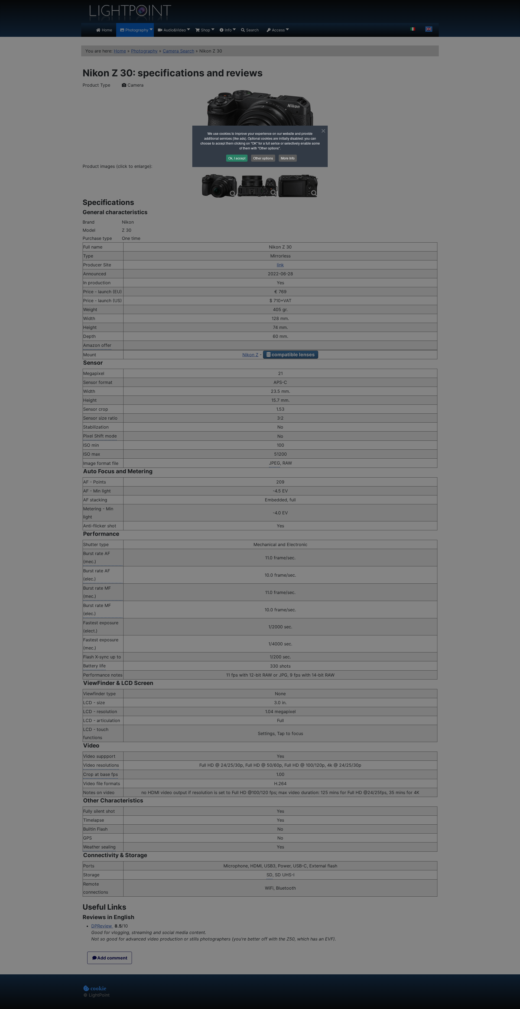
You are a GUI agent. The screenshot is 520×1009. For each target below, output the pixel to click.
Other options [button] (263, 158)
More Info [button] (288, 158)
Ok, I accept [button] (236, 158)
